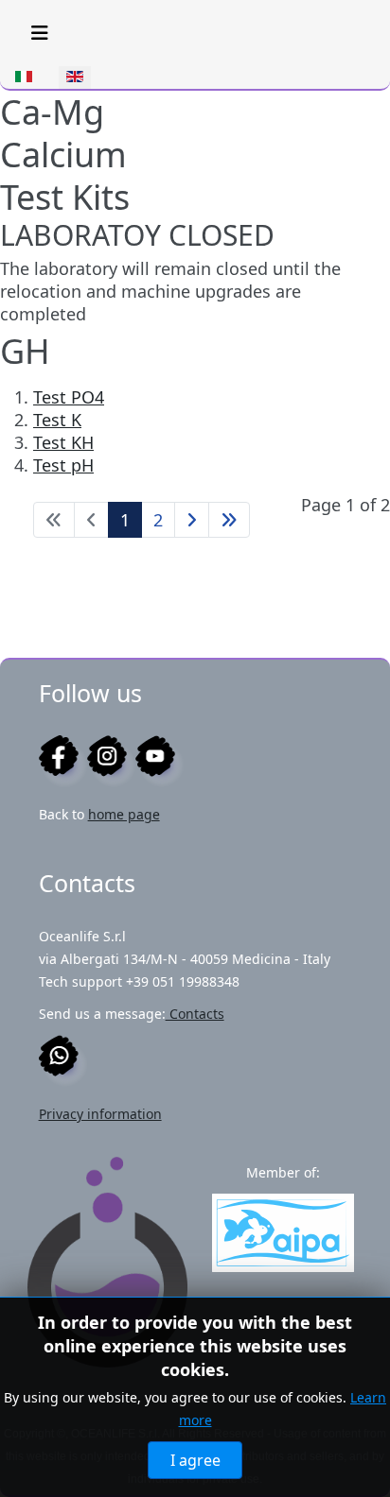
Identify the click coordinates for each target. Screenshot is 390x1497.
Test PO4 (68, 397)
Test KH (63, 442)
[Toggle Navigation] (40, 33)
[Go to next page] (191, 520)
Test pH (63, 465)
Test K (57, 419)
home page (124, 814)
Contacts (195, 1014)
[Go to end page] (229, 520)
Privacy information (100, 1114)
